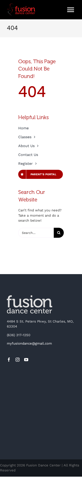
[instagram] (17, 360)
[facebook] (9, 360)
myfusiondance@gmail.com (29, 343)
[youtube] (26, 360)
